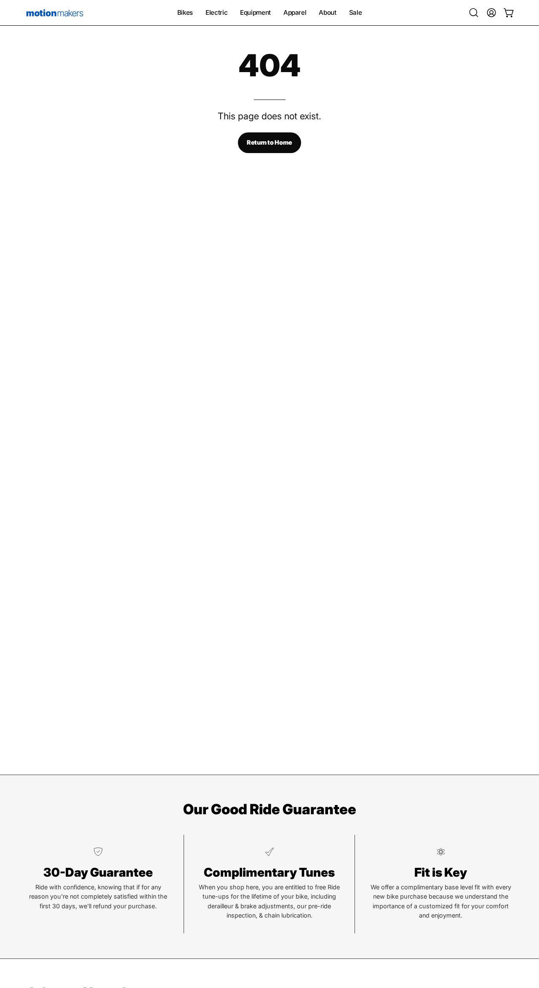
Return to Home (269, 142)
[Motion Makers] (54, 12)
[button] (474, 13)
